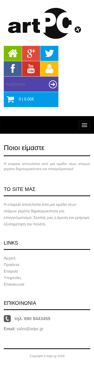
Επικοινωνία (14, 284)
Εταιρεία (11, 271)
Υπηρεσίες (12, 278)
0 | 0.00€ (26, 99)
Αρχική (9, 258)
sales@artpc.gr (30, 329)
